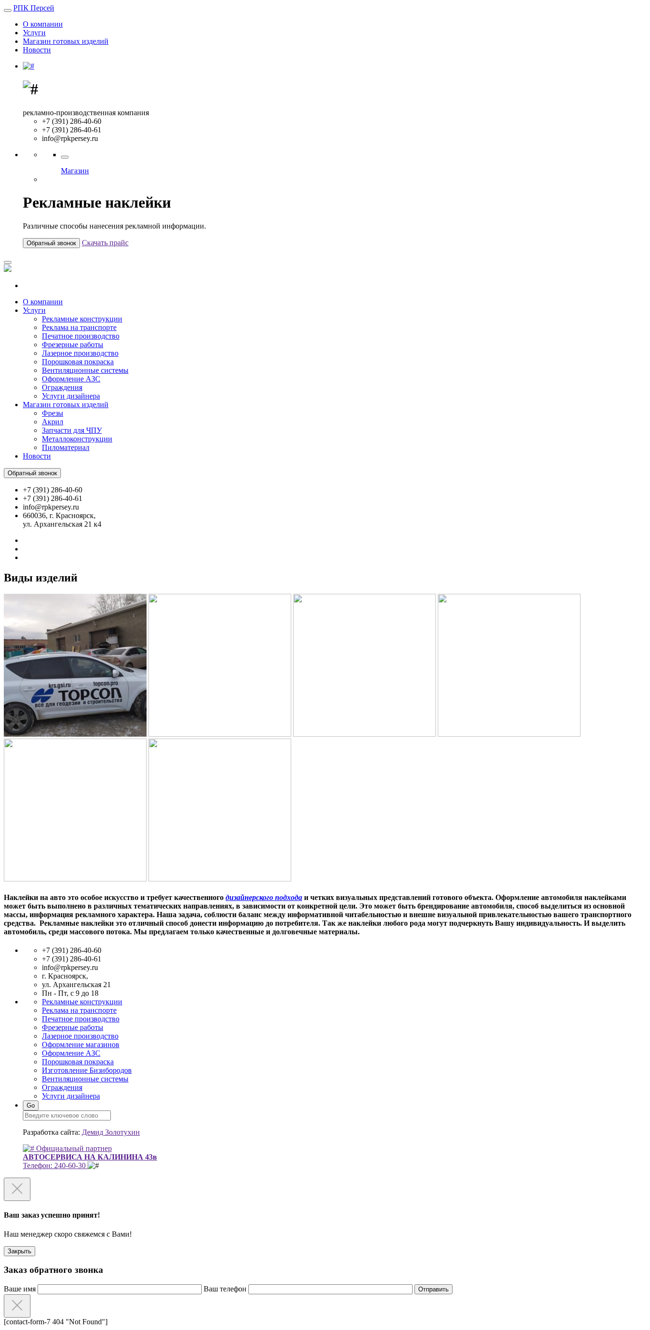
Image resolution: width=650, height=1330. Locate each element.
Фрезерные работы (72, 344)
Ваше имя (21, 1289)
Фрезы (52, 413)
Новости (37, 50)
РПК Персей (33, 8)
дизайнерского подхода (264, 897)
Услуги (34, 33)
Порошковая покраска (78, 362)
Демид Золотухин (111, 1132)
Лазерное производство (80, 353)
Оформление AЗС (71, 379)
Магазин (75, 171)
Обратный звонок (51, 243)
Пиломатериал (65, 447)
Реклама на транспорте (79, 327)
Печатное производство (80, 336)
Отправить (433, 1289)
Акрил (52, 422)
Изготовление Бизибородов (87, 1070)
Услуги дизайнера (71, 396)
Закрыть (19, 1251)
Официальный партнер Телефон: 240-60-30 (90, 1157)
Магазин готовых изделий (65, 41)
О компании (43, 24)
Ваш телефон (226, 1289)
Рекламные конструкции (82, 319)
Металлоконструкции (77, 439)
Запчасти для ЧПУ (72, 430)
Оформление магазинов (80, 1044)
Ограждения (62, 387)
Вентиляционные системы (85, 370)
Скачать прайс (105, 243)
